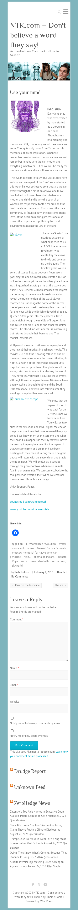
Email (14, 685)
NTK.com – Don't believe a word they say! (38, 35)
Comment (16, 619)
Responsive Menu (65, 11)
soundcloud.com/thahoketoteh (28, 502)
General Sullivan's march (51, 548)
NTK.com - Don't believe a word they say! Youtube (45, 885)
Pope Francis (19, 561)
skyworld (17, 565)
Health (61, 572)
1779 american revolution (41, 544)
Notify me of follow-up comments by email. (35, 723)
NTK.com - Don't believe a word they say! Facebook (33, 885)
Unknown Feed (30, 787)
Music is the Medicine (26, 585)
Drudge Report (30, 771)
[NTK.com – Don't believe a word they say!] (39, 64)
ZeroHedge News (32, 803)
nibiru (27, 557)
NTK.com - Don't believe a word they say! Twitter (39, 885)
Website (14, 701)
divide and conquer (23, 548)
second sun (58, 561)
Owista (60, 585)
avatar (62, 544)
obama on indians (43, 557)
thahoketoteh (22, 572)
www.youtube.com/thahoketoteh (29, 509)
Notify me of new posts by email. (29, 736)
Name (14, 668)
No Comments (19, 576)
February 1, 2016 (43, 572)
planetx (62, 557)
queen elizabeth (39, 561)
